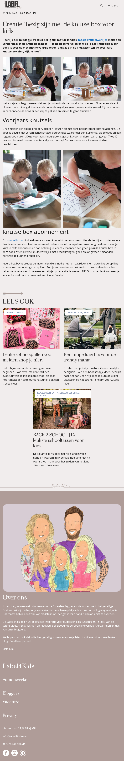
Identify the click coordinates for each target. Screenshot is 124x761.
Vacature (11, 702)
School (11, 312)
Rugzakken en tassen (50, 392)
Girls (20, 312)
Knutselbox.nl (15, 240)
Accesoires (72, 392)
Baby (86, 312)
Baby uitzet (75, 312)
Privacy (10, 715)
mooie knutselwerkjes (92, 40)
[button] (101, 5)
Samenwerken (16, 680)
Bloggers (11, 693)
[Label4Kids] (12, 5)
